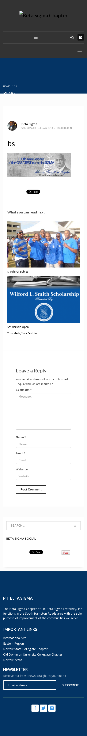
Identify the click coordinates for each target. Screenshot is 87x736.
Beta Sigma (29, 124)
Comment (24, 389)
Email (20, 453)
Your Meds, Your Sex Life (22, 333)
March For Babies (17, 271)
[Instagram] (80, 37)
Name (21, 437)
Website (22, 469)
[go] (75, 525)
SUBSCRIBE (70, 685)
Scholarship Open (18, 327)
